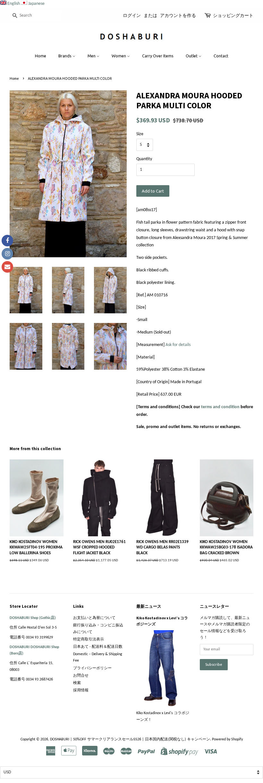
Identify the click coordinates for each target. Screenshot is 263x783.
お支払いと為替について (94, 618)
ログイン (132, 15)
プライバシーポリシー (92, 668)
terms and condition (220, 407)
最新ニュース (148, 606)
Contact (221, 56)
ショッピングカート (233, 15)
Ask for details (178, 344)
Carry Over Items (158, 56)
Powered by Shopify (227, 739)
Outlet (192, 56)
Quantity (144, 159)
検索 (77, 683)
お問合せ (81, 676)
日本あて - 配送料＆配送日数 (98, 647)
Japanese (36, 3)
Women (119, 56)
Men (92, 56)
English (13, 3)
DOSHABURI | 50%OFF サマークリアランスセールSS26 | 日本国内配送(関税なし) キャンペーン (130, 739)
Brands (65, 56)
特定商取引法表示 (88, 639)
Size (139, 134)
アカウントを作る (178, 15)
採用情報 (81, 690)
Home (40, 56)
